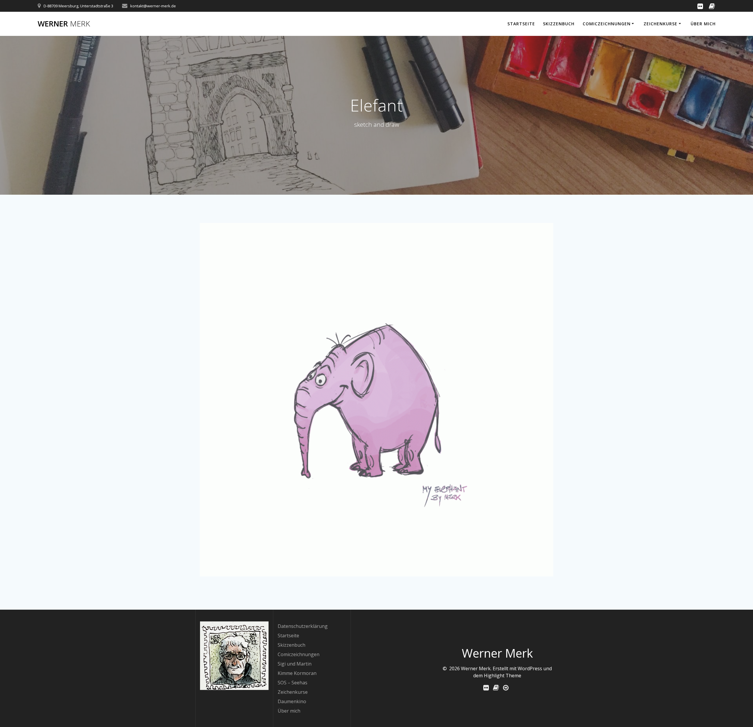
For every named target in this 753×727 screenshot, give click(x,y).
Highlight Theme (502, 675)
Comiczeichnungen (607, 23)
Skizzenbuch (558, 23)
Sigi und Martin (294, 664)
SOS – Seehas (292, 682)
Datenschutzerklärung (303, 626)
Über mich (703, 23)
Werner (64, 24)
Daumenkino (292, 701)
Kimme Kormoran (297, 673)
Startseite (521, 23)
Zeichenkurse (660, 23)
